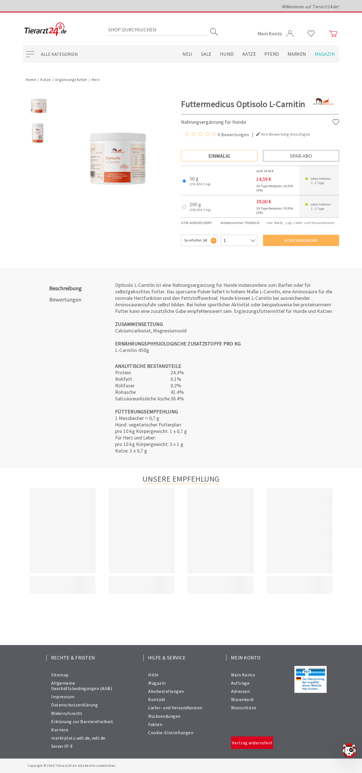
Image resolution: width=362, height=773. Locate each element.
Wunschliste (244, 707)
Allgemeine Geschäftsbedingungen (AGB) (81, 685)
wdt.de (98, 738)
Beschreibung (65, 288)
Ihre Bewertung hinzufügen (285, 134)
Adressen (240, 691)
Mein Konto (243, 675)
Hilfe (153, 675)
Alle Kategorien (59, 54)
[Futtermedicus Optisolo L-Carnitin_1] (39, 147)
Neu (187, 54)
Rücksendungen (164, 716)
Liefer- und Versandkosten (175, 707)
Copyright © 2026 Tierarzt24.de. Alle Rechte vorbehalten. (72, 765)
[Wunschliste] (311, 33)
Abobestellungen (166, 691)
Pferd (271, 54)
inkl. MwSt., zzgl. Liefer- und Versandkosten (301, 223)
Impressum (63, 696)
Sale (206, 54)
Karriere (59, 730)
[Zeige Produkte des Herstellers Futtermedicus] (323, 110)
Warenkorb (242, 699)
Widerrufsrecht (66, 713)
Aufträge (240, 683)
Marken (297, 54)
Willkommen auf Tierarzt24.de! (310, 6)
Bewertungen (65, 299)
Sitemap (60, 675)
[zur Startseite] (45, 29)
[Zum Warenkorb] (333, 33)
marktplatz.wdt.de (70, 738)
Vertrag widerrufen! (252, 743)
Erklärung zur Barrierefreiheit (82, 721)
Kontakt (157, 699)
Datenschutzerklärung (74, 705)
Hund (227, 54)
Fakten (155, 724)
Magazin (325, 54)
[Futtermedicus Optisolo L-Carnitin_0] (39, 117)
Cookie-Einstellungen (170, 732)
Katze (249, 54)
